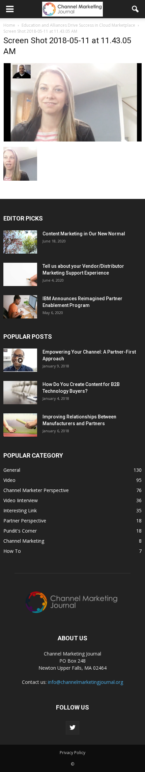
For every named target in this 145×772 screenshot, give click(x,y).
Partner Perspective (24, 520)
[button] (135, 9)
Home (9, 25)
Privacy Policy (72, 752)
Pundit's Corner (20, 530)
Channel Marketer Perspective (36, 490)
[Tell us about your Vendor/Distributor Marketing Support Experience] (20, 274)
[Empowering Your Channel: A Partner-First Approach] (20, 360)
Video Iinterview (20, 500)
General (11, 470)
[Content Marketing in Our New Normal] (20, 242)
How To (12, 551)
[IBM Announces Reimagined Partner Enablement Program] (20, 306)
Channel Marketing (23, 541)
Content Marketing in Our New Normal (83, 233)
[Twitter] (72, 728)
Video (9, 480)
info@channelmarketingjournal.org (85, 682)
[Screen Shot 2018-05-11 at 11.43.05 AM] (72, 140)
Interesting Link (20, 510)
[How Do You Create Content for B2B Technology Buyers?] (20, 392)
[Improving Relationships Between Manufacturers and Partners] (20, 425)
